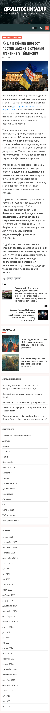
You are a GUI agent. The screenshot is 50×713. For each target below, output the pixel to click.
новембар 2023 (9, 674)
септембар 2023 (10, 685)
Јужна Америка (9, 483)
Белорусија (7, 462)
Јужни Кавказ (7, 37)
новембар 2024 (9, 611)
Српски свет (8, 509)
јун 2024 (6, 637)
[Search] (41, 28)
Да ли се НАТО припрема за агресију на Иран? (24, 402)
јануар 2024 (7, 664)
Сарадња (6, 499)
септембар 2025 (10, 558)
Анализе (6, 441)
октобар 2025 (8, 552)
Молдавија (7, 494)
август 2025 (7, 563)
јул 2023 (6, 696)
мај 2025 (6, 579)
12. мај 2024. (7, 58)
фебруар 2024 (8, 658)
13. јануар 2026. (26, 367)
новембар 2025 (9, 547)
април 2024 (7, 648)
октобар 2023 (8, 680)
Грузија (10, 278)
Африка (6, 451)
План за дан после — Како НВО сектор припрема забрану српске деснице (34, 342)
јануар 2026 (7, 537)
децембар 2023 (9, 669)
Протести (18, 278)
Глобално (7, 472)
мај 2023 (6, 706)
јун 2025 (6, 574)
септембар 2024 (10, 621)
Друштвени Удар (25, 9)
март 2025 (7, 589)
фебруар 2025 (8, 595)
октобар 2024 (8, 616)
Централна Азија (10, 520)
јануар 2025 (7, 600)
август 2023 (7, 690)
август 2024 (7, 627)
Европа (5, 478)
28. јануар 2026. (26, 348)
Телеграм (47, 28)
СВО (4, 504)
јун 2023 (6, 701)
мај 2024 (6, 643)
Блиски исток (8, 467)
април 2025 (7, 584)
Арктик (5, 446)
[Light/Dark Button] (34, 28)
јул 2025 (6, 568)
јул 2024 (6, 632)
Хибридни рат (17, 37)
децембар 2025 (9, 542)
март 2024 (7, 653)
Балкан (5, 456)
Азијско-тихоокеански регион (16, 435)
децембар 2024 (9, 605)
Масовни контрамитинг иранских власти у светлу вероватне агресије (34, 361)
